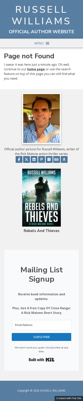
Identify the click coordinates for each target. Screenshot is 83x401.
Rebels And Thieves (41, 230)
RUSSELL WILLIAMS (41, 15)
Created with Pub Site (68, 398)
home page (36, 69)
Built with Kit (41, 359)
